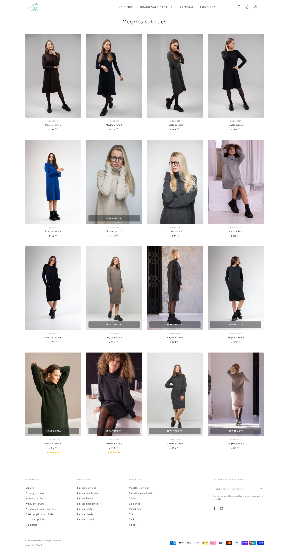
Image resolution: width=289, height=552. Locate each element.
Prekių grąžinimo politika (39, 514)
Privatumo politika (35, 519)
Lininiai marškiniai (87, 493)
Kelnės (132, 525)
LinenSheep (38, 540)
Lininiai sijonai (85, 519)
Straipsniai (31, 525)
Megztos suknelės (139, 488)
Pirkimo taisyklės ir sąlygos (40, 509)
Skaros (132, 514)
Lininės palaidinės (87, 504)
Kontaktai (30, 488)
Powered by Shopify (34, 545)
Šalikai (132, 519)
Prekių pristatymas (35, 504)
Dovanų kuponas (34, 493)
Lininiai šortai (85, 509)
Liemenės (134, 504)
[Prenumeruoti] (262, 488)
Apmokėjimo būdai (35, 498)
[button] (239, 7)
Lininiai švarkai (85, 514)
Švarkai (133, 498)
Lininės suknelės (86, 488)
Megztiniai (135, 509)
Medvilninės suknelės (141, 493)
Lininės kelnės (85, 498)
